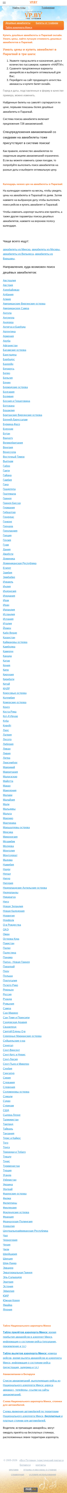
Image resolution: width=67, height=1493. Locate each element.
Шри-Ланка (9, 1263)
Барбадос (9, 359)
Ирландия (9, 609)
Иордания (9, 595)
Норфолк (8, 920)
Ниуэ (6, 901)
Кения (6, 665)
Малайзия (9, 799)
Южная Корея (11, 1300)
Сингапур (8, 1073)
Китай (6, 684)
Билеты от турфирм (47, 23)
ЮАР (6, 1295)
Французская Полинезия (18, 1221)
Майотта (8, 781)
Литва (6, 758)
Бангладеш (10, 354)
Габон (6, 466)
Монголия (9, 850)
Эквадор (8, 1268)
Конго (6, 707)
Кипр (6, 670)
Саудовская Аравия (15, 1022)
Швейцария (10, 1254)
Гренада (8, 526)
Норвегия (9, 915)
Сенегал (8, 1045)
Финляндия (10, 1207)
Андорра (8, 322)
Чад (5, 1235)
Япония (7, 1309)
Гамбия (7, 480)
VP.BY (33, 2)
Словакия (9, 1082)
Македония (9, 790)
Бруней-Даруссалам (15, 419)
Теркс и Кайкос (12, 1138)
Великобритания (13, 442)
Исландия (9, 614)
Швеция (8, 1258)
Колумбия (9, 697)
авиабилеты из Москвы (46, 249)
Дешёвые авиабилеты (18, 23)
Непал (7, 873)
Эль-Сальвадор (12, 1277)
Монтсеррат (10, 855)
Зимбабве (9, 577)
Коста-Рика (9, 711)
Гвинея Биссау (12, 503)
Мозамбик (9, 841)
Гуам (6, 544)
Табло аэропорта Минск (19, 27)
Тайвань (8, 1128)
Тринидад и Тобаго (14, 1152)
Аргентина (9, 331)
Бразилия (9, 410)
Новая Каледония (14, 911)
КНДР (6, 688)
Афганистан (10, 345)
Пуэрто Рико (10, 985)
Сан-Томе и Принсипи (16, 1017)
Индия (7, 586)
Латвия (7, 734)
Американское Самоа (16, 308)
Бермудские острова (15, 387)
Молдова (8, 846)
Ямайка (7, 1305)
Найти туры (19, 7)
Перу (6, 971)
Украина (8, 1184)
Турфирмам (47, 7)
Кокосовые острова (15, 693)
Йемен (7, 628)
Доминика (9, 558)
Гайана (7, 475)
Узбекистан (9, 1179)
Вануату (8, 438)
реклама (13, 1469)
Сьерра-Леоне (11, 1115)
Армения (8, 336)
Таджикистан (11, 1119)
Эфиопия (8, 1291)
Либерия (8, 744)
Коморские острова (14, 702)
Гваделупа (9, 489)
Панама (8, 957)
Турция (7, 1170)
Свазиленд (9, 1027)
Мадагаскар (10, 776)
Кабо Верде (10, 632)
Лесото (7, 739)
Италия (7, 623)
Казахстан (9, 637)
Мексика (8, 832)
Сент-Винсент (11, 1050)
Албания (8, 294)
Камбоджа (9, 646)
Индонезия (9, 591)
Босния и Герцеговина (16, 401)
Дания (7, 549)
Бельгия (8, 378)
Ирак (6, 600)
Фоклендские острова (16, 1212)
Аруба (6, 340)
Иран (6, 605)
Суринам (8, 1105)
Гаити (6, 470)
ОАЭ (6, 929)
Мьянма (8, 860)
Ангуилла (8, 317)
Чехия (6, 1244)
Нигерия (8, 883)
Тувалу (7, 1156)
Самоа (7, 1008)
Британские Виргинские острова (22, 415)
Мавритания (10, 772)
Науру (6, 869)
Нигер (6, 878)
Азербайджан (11, 289)
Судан (6, 1101)
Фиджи (7, 1198)
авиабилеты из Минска (16, 249)
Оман (6, 934)
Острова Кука (11, 938)
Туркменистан (11, 1166)
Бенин (7, 382)
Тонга (6, 1147)
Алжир (7, 299)
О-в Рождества (12, 924)
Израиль (8, 581)
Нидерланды (10, 892)
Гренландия (10, 530)
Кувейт (7, 725)
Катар (6, 660)
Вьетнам (8, 461)
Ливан (7, 748)
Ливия (7, 753)
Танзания (8, 1133)
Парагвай (9, 966)
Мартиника (9, 823)
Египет (7, 568)
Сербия (7, 1068)
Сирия (7, 1077)
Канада (7, 656)
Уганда (7, 1175)
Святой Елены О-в (14, 1031)
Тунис (6, 1161)
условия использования (42, 1474)
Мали (6, 804)
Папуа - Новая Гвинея (16, 962)
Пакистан (8, 943)
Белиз (6, 373)
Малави (7, 795)
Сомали (8, 1096)
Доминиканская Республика (19, 563)
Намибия (8, 864)
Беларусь (8, 368)
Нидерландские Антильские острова (25, 887)
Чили (6, 1249)
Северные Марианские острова (22, 1036)
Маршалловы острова (16, 827)
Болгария (8, 392)
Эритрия (8, 1282)
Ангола (7, 313)
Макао (7, 785)
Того (5, 1142)
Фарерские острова (15, 1193)
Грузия (7, 540)
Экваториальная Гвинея (17, 1272)
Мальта (7, 813)
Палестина (9, 952)
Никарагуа (9, 897)
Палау (7, 948)
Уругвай (8, 1189)
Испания (8, 619)
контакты (41, 1465)
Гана (6, 484)
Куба (6, 721)
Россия (7, 994)
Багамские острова (14, 350)
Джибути (8, 554)
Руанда (7, 999)
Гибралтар (9, 512)
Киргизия (8, 674)
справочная (17, 1474)
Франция (8, 1216)
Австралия (9, 280)
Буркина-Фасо (11, 424)
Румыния (8, 1003)
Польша (8, 976)
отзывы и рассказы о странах (40, 1469)
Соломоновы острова (16, 1091)
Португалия (10, 980)
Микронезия (10, 836)
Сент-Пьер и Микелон (16, 1064)
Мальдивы (9, 809)
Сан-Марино (10, 1013)
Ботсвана (8, 405)
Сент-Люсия (10, 1059)
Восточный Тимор (14, 456)
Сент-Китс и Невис (14, 1054)
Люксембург (10, 762)
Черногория (10, 1240)
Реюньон (8, 989)
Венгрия (8, 447)
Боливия (8, 396)
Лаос (6, 730)
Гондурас (8, 517)
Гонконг (7, 521)
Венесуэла (9, 452)
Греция (7, 535)
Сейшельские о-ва (14, 1040)
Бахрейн (8, 364)
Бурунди (8, 429)
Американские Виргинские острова (24, 303)
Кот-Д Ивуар (10, 716)
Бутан (6, 433)
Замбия (7, 572)
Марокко (8, 818)
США (6, 1110)
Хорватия (9, 1226)
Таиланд (8, 1124)
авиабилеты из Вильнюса (18, 254)
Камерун (8, 651)
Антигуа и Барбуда (14, 326)
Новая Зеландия (13, 906)
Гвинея (7, 498)
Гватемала (9, 493)
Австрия (8, 285)
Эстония (8, 1286)
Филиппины (10, 1203)
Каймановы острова (15, 642)
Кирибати (8, 679)
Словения (9, 1087)
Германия (9, 507)
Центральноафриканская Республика (25, 1230)
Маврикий (9, 767)
